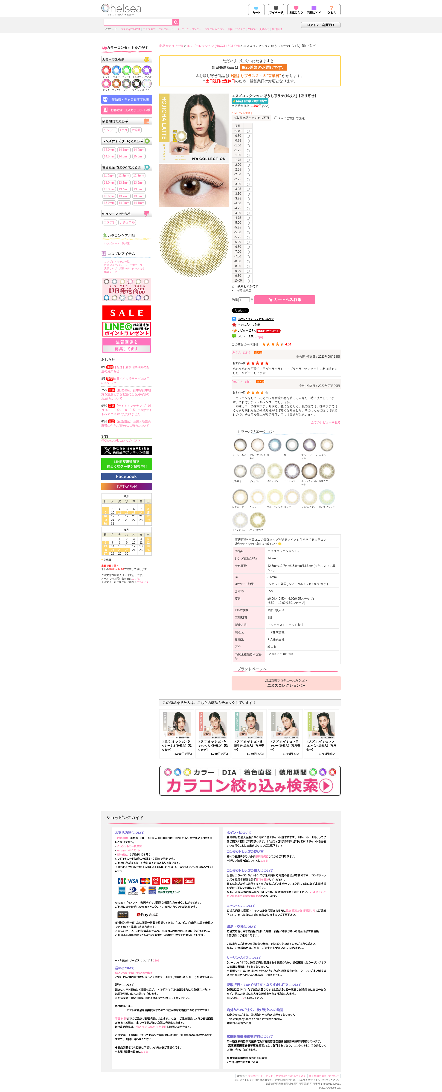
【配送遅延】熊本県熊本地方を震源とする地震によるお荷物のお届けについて (126, 394)
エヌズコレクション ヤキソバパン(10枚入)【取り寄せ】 (213, 745)
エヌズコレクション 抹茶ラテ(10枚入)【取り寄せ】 (249, 745)
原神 (230, 29)
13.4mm (124, 189)
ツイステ (240, 29)
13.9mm (109, 203)
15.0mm (139, 156)
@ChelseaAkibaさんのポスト (121, 440)
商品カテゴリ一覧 (171, 46)
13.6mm (109, 196)
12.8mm (138, 175)
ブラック (136, 90)
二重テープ (136, 265)
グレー (126, 90)
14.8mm (124, 156)
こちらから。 (144, 582)
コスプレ (110, 222)
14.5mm (109, 156)
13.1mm (124, 182)
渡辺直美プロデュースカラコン (286, 683)
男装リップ (110, 268)
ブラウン (116, 90)
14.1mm (124, 149)
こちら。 (137, 578)
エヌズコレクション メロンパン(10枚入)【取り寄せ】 (321, 745)
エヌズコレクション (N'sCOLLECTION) (213, 46)
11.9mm (109, 175)
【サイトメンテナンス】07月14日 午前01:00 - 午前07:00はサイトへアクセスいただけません (126, 410)
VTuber (252, 29)
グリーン (126, 77)
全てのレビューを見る (326, 422)
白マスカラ (138, 268)
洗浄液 (126, 243)
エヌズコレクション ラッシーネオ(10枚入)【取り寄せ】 (177, 745)
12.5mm (123, 175)
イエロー (136, 76)
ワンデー (110, 130)
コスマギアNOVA (130, 29)
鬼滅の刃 (264, 29)
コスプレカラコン (214, 29)
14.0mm (109, 149)
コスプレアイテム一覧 (117, 261)
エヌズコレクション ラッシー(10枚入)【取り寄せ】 (285, 745)
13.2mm (139, 182)
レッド (106, 77)
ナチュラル (127, 222)
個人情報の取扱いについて (324, 1076)
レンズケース (111, 243)
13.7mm (124, 196)
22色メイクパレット (115, 265)
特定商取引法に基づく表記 (291, 1076)
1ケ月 (123, 130)
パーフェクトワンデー (189, 29)
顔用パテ (124, 268)
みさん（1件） (242, 352)
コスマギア (149, 29)
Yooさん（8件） (243, 381)
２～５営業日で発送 (291, 118)
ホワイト (146, 90)
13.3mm (109, 189)
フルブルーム (166, 29)
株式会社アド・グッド (260, 1076)
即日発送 (277, 29)
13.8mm (139, 196)
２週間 (135, 130)
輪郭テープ (110, 272)
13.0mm (109, 182)
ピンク (106, 90)
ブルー (116, 77)
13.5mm (139, 189)
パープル (146, 76)
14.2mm (139, 149)
